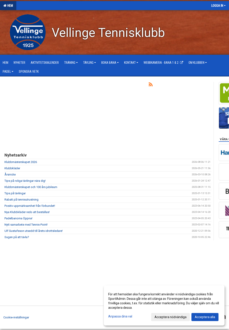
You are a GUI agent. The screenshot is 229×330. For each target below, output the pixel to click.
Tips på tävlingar (15, 193)
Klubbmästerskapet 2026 (20, 162)
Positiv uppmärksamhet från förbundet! (29, 205)
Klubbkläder (12, 168)
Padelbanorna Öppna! (18, 218)
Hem (9, 5)
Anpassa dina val (120, 316)
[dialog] (164, 305)
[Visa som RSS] (151, 85)
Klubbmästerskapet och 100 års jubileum (30, 187)
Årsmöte (10, 174)
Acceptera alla (205, 317)
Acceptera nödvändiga (171, 317)
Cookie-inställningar (16, 317)
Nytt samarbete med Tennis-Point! (26, 224)
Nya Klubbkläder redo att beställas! (27, 212)
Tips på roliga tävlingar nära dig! (25, 180)
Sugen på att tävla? (16, 237)
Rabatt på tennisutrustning (21, 199)
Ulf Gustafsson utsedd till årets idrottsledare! (33, 231)
